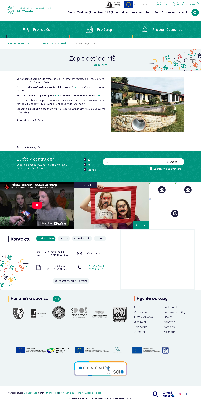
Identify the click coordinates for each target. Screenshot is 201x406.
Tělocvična (140, 327)
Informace (124, 58)
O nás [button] (71, 12)
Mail (159, 4)
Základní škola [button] (86, 12)
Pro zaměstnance (167, 29)
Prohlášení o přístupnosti (71, 393)
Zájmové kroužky (174, 312)
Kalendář (169, 331)
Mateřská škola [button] (108, 12)
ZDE (57, 95)
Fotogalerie (169, 4)
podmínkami (174, 168)
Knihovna (169, 322)
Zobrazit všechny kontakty (73, 280)
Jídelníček (140, 322)
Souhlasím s (167, 168)
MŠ (89, 164)
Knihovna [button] (137, 12)
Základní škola (172, 307)
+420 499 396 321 (95, 265)
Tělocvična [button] (152, 12)
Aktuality (33, 43)
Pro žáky (104, 29)
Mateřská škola (66, 43)
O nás (137, 307)
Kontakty (184, 12)
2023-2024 (47, 43)
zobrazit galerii (86, 184)
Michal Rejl (52, 393)
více (57, 298)
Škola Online (192, 4)
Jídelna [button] (124, 12)
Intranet (180, 4)
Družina (91, 169)
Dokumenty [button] (169, 12)
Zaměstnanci (142, 312)
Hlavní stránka (16, 43)
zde (75, 87)
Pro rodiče (41, 29)
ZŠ (88, 159)
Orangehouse (30, 393)
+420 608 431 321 (95, 269)
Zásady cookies (93, 393)
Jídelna (168, 317)
